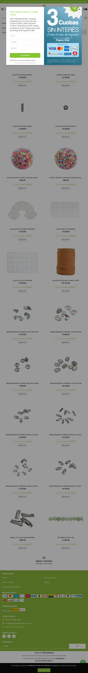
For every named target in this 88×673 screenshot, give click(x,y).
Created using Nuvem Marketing (25, 63)
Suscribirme (25, 55)
